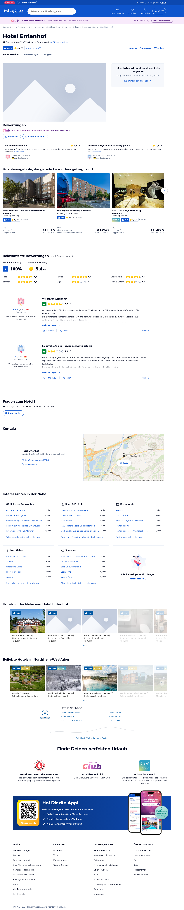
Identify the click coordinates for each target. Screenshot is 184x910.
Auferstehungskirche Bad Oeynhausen (24, 520)
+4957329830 (31, 464)
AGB (96, 874)
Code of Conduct (61, 865)
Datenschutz (100, 860)
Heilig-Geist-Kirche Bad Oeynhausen (23, 526)
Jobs (136, 865)
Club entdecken (141, 21)
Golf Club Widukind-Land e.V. (74, 510)
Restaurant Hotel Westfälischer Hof (132, 531)
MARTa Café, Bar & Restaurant (130, 520)
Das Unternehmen (142, 850)
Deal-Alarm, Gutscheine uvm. (27, 865)
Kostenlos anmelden (161, 21)
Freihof (119, 510)
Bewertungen (31, 54)
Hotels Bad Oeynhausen (71, 720)
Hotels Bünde (115, 712)
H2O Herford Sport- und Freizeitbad (78, 526)
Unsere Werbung (142, 855)
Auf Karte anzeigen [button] (59, 42)
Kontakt (140, 3)
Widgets (57, 855)
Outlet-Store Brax (69, 561)
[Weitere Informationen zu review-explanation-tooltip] (40, 48)
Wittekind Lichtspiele (16, 556)
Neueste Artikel (141, 874)
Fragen (48, 54)
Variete (9, 577)
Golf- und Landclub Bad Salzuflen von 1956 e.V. (80, 531)
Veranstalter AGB (102, 850)
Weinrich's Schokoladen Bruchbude (78, 556)
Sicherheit (98, 889)
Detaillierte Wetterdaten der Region (92, 738)
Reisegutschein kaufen (23, 874)
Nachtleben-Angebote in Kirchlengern (24, 583)
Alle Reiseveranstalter (23, 889)
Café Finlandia (122, 515)
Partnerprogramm (62, 860)
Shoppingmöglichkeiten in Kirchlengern (80, 583)
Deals (8, 3)
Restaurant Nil (122, 526)
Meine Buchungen (21, 850)
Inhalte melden (20, 894)
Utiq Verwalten (101, 870)
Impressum (99, 894)
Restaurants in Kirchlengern (129, 537)
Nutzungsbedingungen (104, 855)
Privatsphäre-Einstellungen (106, 865)
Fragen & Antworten (22, 860)
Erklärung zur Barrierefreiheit (107, 884)
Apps (15, 884)
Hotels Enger (114, 720)
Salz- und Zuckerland (71, 567)
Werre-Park (66, 577)
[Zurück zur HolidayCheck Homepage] (13, 11)
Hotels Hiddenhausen (70, 712)
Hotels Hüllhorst (116, 716)
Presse (137, 860)
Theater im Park (13, 572)
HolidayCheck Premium (24, 879)
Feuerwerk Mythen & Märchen (20, 531)
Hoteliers (57, 850)
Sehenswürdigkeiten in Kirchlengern (23, 537)
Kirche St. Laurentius (16, 510)
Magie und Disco (14, 567)
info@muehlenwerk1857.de (37, 460)
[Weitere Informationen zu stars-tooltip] (32, 635)
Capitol (9, 561)
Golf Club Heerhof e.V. (71, 515)
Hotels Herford (67, 716)
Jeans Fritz (66, 572)
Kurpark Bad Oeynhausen (18, 515)
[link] (117, 11)
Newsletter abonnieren (23, 870)
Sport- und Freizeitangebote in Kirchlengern (82, 537)
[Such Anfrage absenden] (73, 11)
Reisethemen (140, 870)
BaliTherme (66, 520)
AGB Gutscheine (101, 879)
